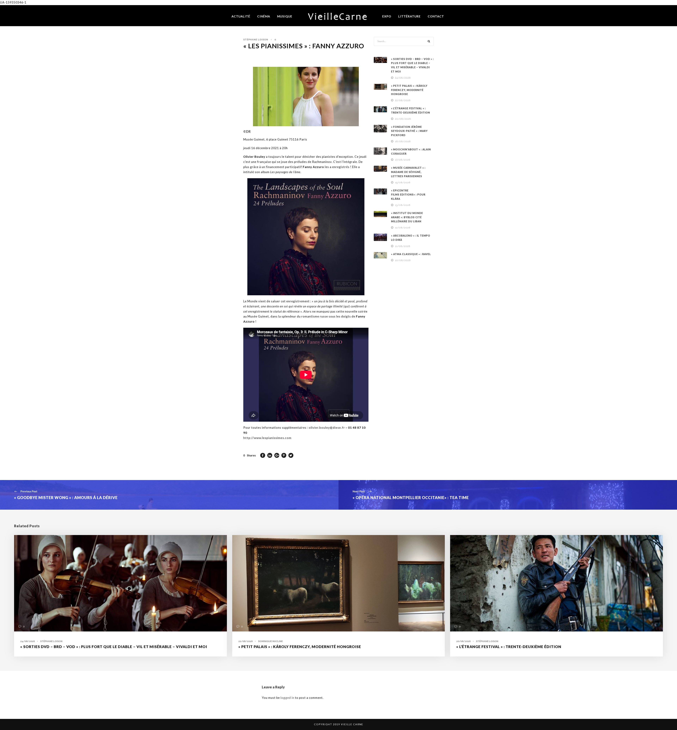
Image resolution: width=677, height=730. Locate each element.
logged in (287, 698)
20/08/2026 (403, 119)
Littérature (409, 16)
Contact (436, 16)
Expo (386, 16)
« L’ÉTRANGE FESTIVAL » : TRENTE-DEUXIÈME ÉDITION (508, 646)
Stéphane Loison (255, 39)
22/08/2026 (403, 100)
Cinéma (263, 16)
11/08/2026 (402, 246)
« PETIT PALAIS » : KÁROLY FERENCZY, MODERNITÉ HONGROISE (409, 90)
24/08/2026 (403, 78)
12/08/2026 (402, 227)
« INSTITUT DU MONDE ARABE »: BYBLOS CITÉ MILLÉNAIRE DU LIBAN (407, 217)
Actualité (240, 16)
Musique (284, 16)
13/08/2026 (402, 205)
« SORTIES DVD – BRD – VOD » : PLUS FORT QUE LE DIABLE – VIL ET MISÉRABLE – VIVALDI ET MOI (113, 646)
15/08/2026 (402, 182)
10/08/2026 (403, 260)
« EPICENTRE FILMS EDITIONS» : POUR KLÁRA (408, 194)
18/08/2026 (403, 141)
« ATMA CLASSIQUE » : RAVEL (411, 254)
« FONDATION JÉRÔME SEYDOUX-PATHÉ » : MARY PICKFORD (409, 131)
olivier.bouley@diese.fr (327, 427)
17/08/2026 (402, 159)
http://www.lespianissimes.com (267, 438)
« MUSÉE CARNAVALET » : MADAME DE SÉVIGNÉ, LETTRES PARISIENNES (408, 172)
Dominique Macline (270, 641)
